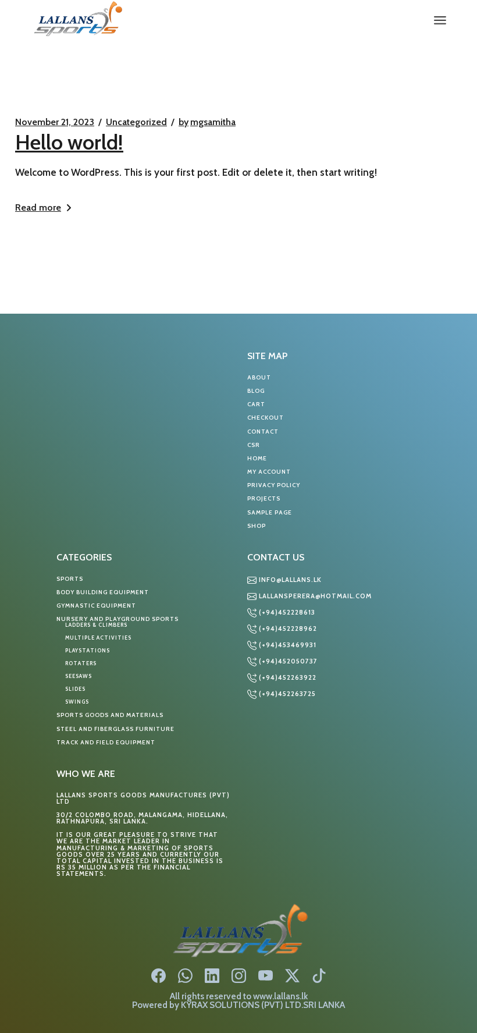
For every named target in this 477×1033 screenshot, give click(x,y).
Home (257, 458)
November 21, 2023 (54, 121)
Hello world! (69, 142)
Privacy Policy (273, 485)
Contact (263, 431)
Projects (263, 498)
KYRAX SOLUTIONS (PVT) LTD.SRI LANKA (263, 1004)
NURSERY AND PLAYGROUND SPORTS (117, 619)
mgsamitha (207, 121)
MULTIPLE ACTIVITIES (98, 637)
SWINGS (77, 701)
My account (269, 471)
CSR (253, 445)
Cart (256, 404)
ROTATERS (81, 663)
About (259, 377)
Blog (256, 391)
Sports (69, 579)
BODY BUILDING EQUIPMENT (102, 592)
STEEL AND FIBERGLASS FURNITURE (115, 729)
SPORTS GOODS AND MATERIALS (109, 715)
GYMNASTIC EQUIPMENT (96, 605)
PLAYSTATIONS (87, 650)
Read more (38, 207)
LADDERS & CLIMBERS (96, 625)
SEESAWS (78, 676)
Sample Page (269, 512)
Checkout (265, 417)
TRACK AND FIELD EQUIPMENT (105, 742)
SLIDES (75, 689)
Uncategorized (136, 121)
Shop (256, 526)
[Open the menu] (440, 20)
